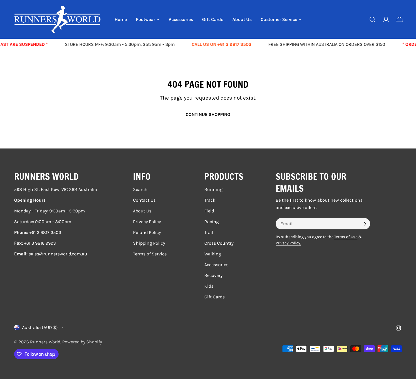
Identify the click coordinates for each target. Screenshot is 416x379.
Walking (212, 254)
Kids (208, 286)
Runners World (45, 341)
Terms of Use (345, 236)
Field (209, 211)
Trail (208, 232)
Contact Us (144, 200)
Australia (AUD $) (40, 327)
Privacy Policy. (288, 243)
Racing (211, 221)
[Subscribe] (365, 224)
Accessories (216, 264)
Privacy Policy (147, 221)
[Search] (372, 19)
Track (209, 200)
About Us (142, 211)
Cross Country (218, 243)
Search (140, 189)
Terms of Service (150, 254)
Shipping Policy (149, 243)
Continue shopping (208, 114)
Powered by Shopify (82, 341)
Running (213, 189)
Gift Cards (214, 297)
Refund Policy (147, 232)
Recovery (213, 275)
